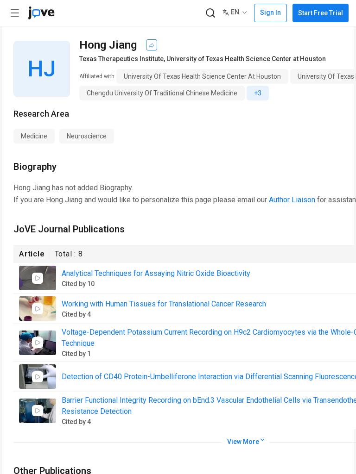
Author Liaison (292, 199)
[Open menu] (14, 13)
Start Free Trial (320, 13)
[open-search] (210, 13)
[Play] (37, 278)
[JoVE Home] (41, 12)
